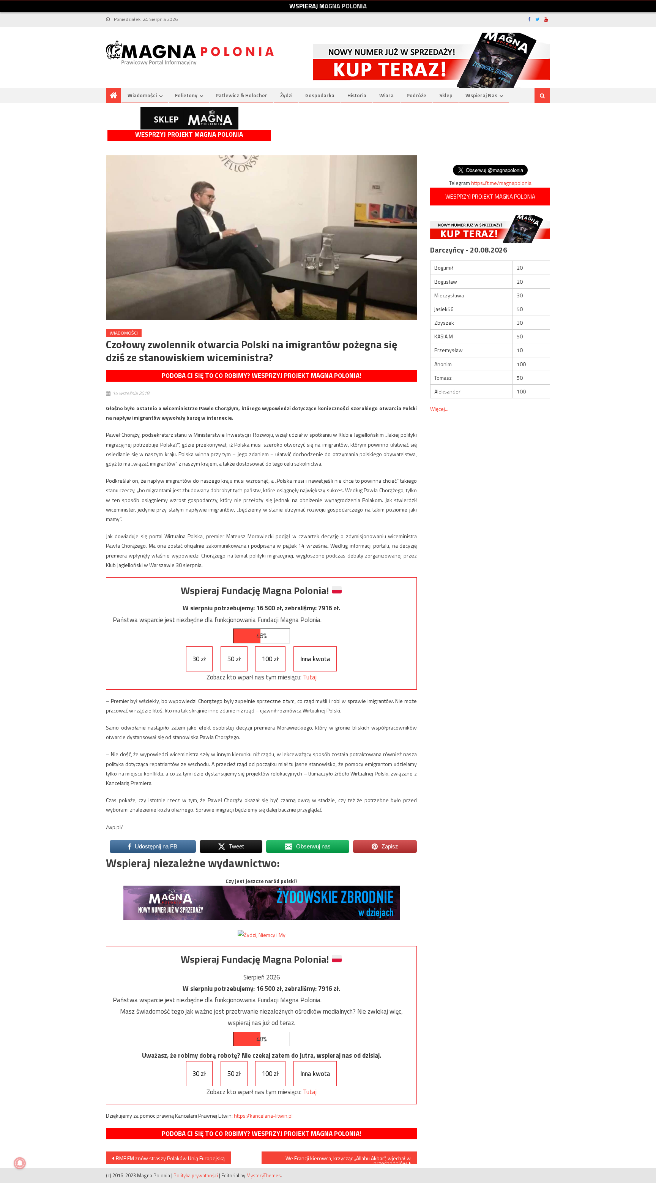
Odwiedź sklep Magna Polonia (189, 118)
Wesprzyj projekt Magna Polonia (189, 134)
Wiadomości (142, 95)
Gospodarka (319, 95)
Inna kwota (315, 659)
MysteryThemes (263, 1175)
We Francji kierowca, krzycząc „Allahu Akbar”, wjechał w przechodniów (348, 1159)
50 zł (234, 659)
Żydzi (286, 95)
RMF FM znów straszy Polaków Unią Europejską (170, 1158)
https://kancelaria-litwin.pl (263, 1116)
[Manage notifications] (20, 1163)
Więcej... (439, 409)
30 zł (199, 659)
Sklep (446, 95)
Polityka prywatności (195, 1175)
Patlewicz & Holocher (241, 95)
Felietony (186, 95)
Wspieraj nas (481, 95)
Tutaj (310, 677)
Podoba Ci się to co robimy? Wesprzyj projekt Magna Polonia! (261, 376)
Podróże (416, 95)
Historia (356, 95)
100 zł (270, 659)
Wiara (386, 95)
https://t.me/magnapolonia (501, 183)
